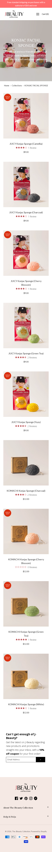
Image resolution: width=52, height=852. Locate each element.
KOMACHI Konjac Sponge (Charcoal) (26, 490)
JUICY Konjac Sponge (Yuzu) (26, 422)
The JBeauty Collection (21, 831)
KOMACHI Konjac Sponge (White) (26, 704)
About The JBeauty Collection (18, 807)
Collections (17, 85)
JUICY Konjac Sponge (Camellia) (26, 143)
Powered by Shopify (39, 831)
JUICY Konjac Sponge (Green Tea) (26, 353)
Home (6, 85)
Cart (45, 14)
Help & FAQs (9, 816)
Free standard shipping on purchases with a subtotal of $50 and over (26, 4)
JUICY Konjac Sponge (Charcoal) (26, 212)
